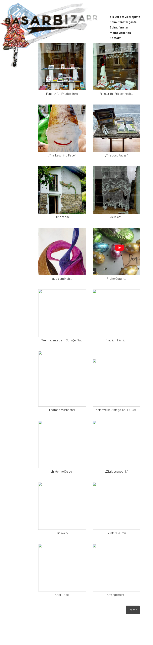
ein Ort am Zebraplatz (125, 17)
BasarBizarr (8, 17)
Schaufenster (119, 27)
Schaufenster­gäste (123, 22)
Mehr (133, 610)
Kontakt (115, 38)
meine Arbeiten (120, 32)
